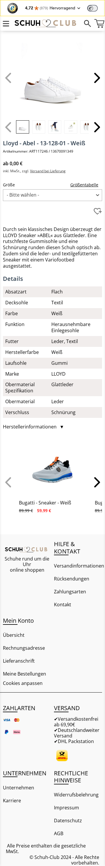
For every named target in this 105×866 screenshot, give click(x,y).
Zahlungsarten (70, 591)
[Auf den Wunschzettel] (97, 211)
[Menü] (6, 23)
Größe (9, 185)
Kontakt (62, 604)
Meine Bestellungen (24, 674)
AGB (58, 833)
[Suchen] (87, 23)
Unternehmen (18, 787)
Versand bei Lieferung (48, 170)
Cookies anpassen (23, 683)
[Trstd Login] (96, 7)
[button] (96, 78)
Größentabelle (84, 185)
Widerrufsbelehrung (76, 794)
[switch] (92, 8)
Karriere (12, 800)
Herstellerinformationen (33, 427)
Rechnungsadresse (24, 648)
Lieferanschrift (19, 661)
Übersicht (13, 635)
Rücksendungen (71, 578)
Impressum (66, 807)
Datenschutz (68, 820)
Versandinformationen (78, 566)
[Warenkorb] (99, 23)
